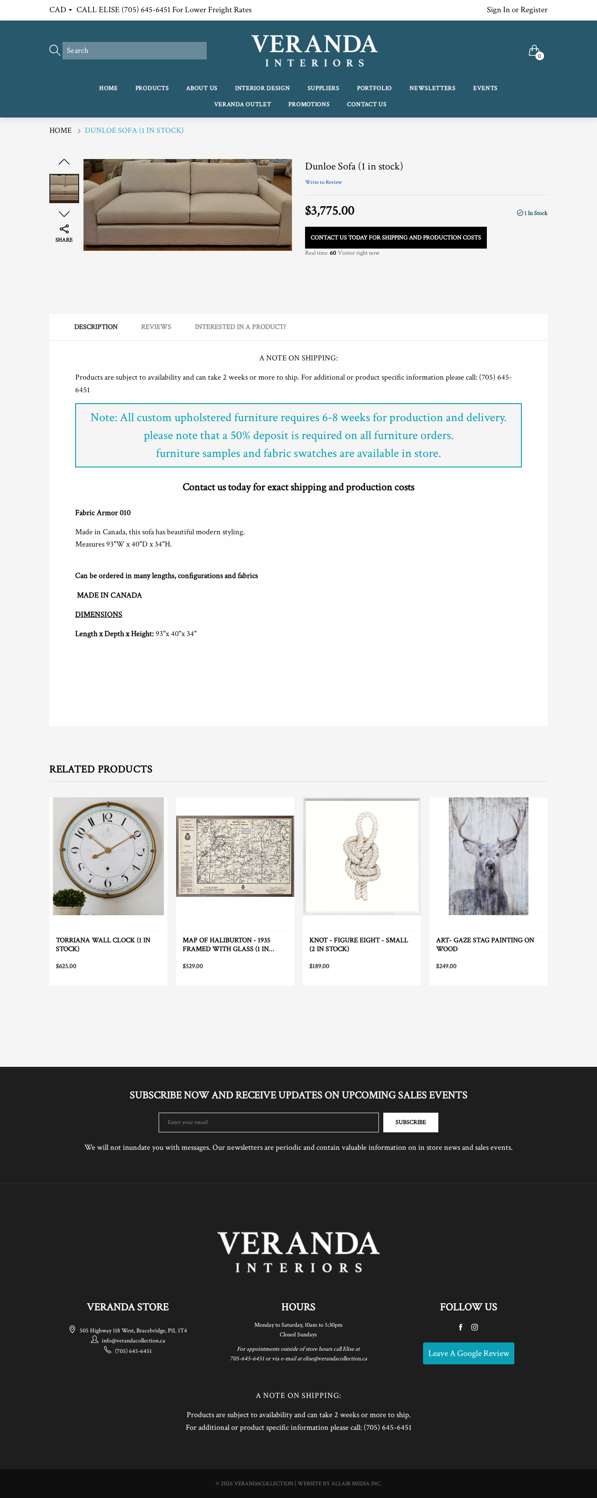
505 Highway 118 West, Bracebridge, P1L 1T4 (133, 1331)
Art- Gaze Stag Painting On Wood (485, 944)
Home (108, 88)
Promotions (309, 104)
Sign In (498, 9)
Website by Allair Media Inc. (340, 1484)
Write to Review (323, 182)
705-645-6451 (247, 1359)
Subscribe (411, 1122)
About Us (202, 88)
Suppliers (324, 88)
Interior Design (262, 88)
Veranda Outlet (242, 104)
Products (152, 88)
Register (534, 9)
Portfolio (374, 88)
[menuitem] (108, 89)
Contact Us (366, 104)
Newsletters (433, 88)
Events (485, 88)
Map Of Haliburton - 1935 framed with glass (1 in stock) (227, 944)
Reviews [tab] (156, 327)
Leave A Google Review (468, 1353)
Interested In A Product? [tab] (240, 327)
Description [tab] (96, 327)
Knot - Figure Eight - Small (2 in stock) (358, 944)
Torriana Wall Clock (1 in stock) (103, 944)
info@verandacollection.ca (133, 1341)
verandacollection (263, 1484)
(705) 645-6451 (133, 1351)
